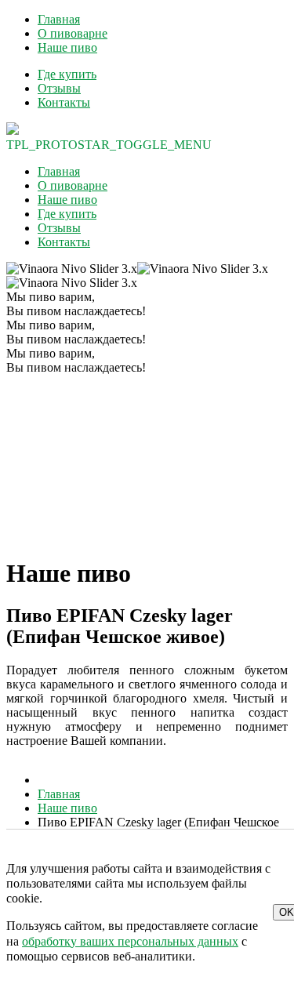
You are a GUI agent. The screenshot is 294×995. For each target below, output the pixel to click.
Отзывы (59, 88)
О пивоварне (72, 33)
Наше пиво (67, 47)
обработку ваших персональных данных (130, 941)
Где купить (67, 74)
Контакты (64, 102)
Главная (59, 19)
